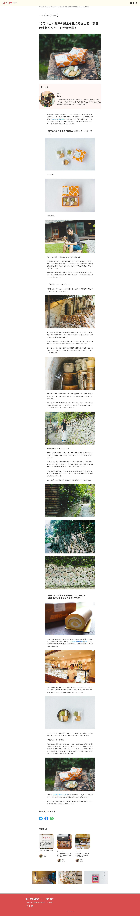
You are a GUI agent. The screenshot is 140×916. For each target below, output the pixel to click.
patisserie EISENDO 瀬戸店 (79, 641)
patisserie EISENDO (58, 119)
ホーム (40, 7)
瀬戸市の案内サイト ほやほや (40, 899)
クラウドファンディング (60, 795)
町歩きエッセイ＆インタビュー (49, 7)
